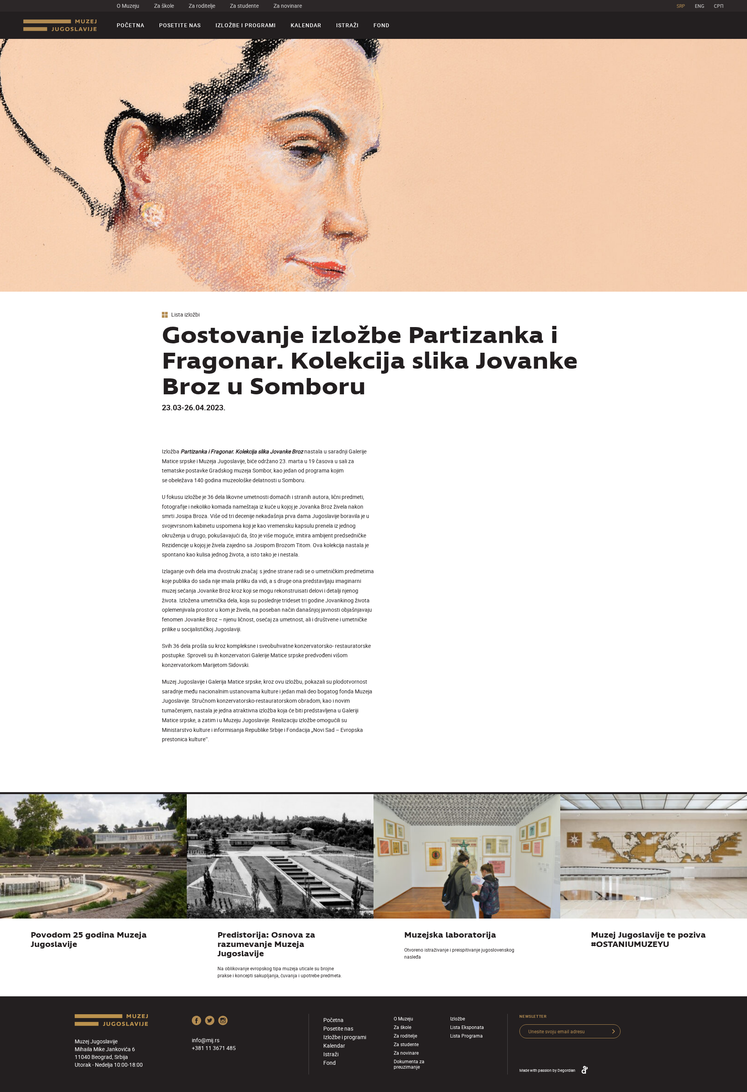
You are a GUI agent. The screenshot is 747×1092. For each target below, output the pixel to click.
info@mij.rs (205, 1040)
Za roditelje (202, 5)
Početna (130, 25)
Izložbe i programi (246, 25)
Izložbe (457, 1018)
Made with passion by (547, 1070)
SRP (681, 6)
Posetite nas (180, 25)
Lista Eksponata (467, 1027)
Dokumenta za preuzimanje (409, 1064)
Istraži (347, 25)
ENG (699, 6)
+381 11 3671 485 (214, 1048)
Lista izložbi (185, 315)
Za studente (244, 5)
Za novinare (288, 5)
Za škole (164, 5)
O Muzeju (128, 5)
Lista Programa (466, 1035)
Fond (381, 25)
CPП (719, 6)
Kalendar (306, 25)
